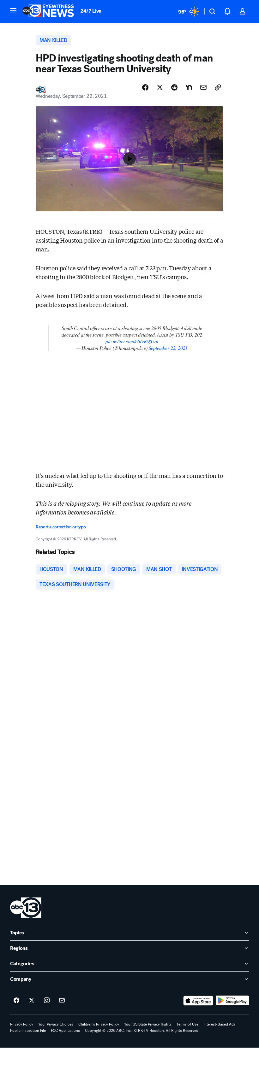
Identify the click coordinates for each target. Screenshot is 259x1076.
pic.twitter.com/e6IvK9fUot (131, 341)
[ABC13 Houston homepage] (48, 11)
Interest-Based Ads (219, 1024)
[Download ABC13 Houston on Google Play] (232, 1001)
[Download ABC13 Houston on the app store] (198, 1001)
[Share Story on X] (159, 87)
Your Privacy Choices (55, 1024)
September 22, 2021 (168, 347)
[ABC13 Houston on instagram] (46, 1000)
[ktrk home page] (25, 907)
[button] (13, 10)
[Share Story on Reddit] (174, 87)
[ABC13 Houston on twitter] (31, 1000)
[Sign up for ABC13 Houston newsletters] (62, 1000)
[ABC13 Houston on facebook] (16, 1000)
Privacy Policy (21, 1024)
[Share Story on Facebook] (145, 87)
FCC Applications (65, 1030)
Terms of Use (187, 1024)
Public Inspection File (28, 1030)
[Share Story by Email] (203, 87)
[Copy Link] (218, 87)
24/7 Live (90, 11)
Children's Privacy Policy (98, 1024)
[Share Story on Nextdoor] (189, 87)
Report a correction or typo (61, 527)
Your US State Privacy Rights (148, 1024)
